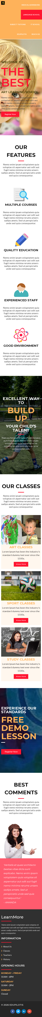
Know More (21, 564)
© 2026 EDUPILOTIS (12, 1005)
